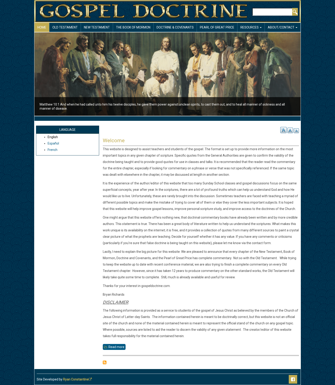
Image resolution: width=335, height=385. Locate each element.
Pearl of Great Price (217, 27)
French (52, 150)
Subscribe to (104, 362)
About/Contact (281, 27)
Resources (249, 27)
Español (53, 143)
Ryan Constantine (76, 379)
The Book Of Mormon (133, 27)
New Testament (97, 27)
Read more (117, 347)
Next (308, 75)
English (53, 137)
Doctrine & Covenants (175, 27)
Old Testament (65, 27)
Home (41, 27)
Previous (26, 75)
